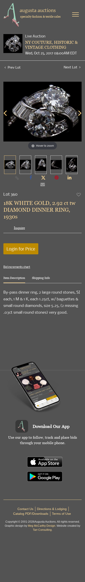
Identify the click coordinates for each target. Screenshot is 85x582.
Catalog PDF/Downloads (30, 513)
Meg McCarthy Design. (42, 525)
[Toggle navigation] (75, 14)
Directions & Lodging (52, 509)
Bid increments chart (16, 267)
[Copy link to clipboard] (17, 178)
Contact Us (25, 509)
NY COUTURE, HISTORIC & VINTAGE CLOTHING (51, 44)
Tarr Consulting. (42, 529)
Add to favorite (79, 194)
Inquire (19, 227)
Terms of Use (61, 513)
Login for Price (21, 249)
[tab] (14, 279)
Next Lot (71, 67)
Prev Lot (14, 67)
